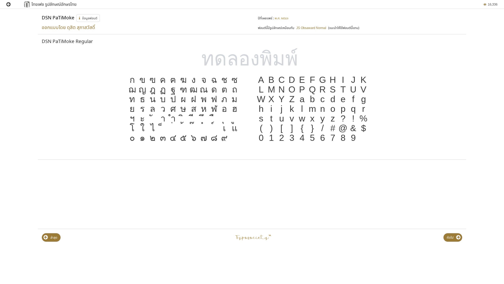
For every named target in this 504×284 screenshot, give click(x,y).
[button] (11, 4)
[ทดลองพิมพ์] (252, 59)
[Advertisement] (108, 194)
